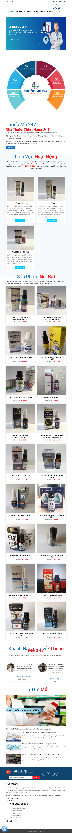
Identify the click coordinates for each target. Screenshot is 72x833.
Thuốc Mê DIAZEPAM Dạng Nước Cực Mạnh (52, 476)
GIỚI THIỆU (18, 12)
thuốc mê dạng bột (19, 164)
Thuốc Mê (52, 203)
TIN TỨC (35, 12)
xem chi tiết (20, 220)
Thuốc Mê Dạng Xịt (20, 203)
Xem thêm (14, 39)
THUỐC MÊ (27, 12)
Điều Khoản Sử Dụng (15, 813)
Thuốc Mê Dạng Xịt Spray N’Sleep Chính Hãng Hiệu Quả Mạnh (52, 436)
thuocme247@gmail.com (59, 1)
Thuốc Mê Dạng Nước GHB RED (52, 595)
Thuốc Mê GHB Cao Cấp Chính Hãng (20, 555)
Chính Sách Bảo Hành (16, 810)
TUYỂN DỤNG (51, 12)
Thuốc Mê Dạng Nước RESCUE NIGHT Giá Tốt (52, 358)
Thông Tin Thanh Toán (16, 818)
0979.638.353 (9, 1)
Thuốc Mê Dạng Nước (20, 252)
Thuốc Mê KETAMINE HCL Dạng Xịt (20, 595)
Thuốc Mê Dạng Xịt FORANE (52, 397)
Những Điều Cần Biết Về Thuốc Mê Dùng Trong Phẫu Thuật (39, 744)
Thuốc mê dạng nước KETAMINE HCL (20, 357)
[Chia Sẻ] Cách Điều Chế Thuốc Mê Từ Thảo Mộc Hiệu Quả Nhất (40, 755)
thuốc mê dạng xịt (53, 162)
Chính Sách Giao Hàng (16, 815)
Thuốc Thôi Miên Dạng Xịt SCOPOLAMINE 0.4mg (20, 318)
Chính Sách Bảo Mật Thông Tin (18, 808)
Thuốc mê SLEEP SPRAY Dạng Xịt (52, 633)
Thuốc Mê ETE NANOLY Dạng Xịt (20, 515)
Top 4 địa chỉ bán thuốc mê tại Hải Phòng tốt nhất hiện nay (39, 733)
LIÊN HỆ (42, 12)
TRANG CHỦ (10, 12)
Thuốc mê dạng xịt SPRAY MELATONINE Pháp (20, 436)
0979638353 (10, 800)
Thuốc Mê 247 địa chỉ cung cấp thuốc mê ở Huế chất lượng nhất (28, 729)
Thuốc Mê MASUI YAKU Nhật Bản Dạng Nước (20, 634)
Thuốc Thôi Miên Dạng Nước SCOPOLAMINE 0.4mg (52, 318)
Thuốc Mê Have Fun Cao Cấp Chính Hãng (51, 556)
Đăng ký (36, 777)
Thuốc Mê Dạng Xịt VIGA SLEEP (20, 475)
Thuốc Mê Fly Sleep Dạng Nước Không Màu (52, 516)
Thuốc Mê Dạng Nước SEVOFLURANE (20, 397)
